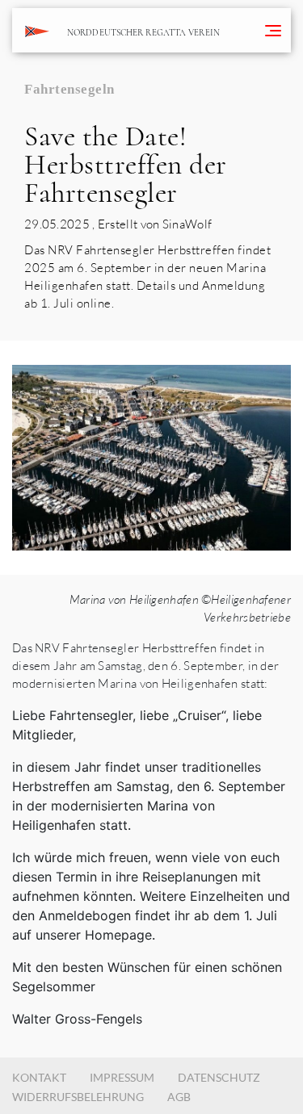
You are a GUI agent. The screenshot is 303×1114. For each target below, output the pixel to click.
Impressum (122, 1077)
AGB (179, 1097)
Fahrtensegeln (69, 89)
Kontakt (39, 1077)
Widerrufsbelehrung (78, 1097)
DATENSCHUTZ (219, 1077)
